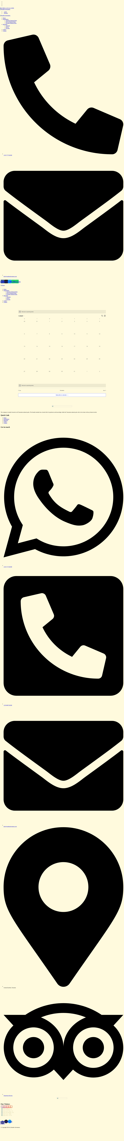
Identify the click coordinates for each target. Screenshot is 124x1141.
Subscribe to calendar (61, 395)
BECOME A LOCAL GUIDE (7, 8)
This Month (62, 390)
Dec (20, 390)
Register (6, 13)
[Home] (3, 285)
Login (5, 11)
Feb (104, 390)
